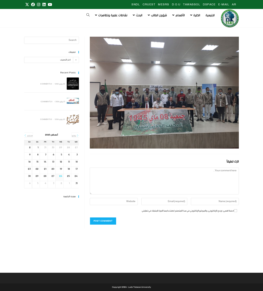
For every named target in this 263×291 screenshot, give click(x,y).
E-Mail (223, 5)
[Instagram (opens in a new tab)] (38, 5)
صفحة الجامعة (69, 196)
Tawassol (191, 5)
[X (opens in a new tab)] (27, 5)
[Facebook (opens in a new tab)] (33, 5)
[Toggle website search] (88, 15)
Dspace (209, 5)
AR (234, 5)
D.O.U (176, 5)
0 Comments (46, 84)
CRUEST (149, 5)
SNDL (136, 5)
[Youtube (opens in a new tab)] (49, 5)
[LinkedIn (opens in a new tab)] (44, 5)
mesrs (163, 5)
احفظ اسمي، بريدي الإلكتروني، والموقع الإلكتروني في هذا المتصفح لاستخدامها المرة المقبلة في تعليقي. (187, 211)
